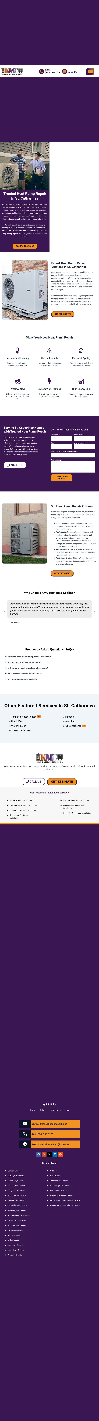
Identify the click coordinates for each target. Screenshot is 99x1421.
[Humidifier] (25, 721)
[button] (5, 611)
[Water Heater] (25, 725)
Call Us (47, 70)
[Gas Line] (74, 721)
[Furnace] (74, 716)
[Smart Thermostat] (25, 730)
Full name (55, 435)
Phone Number (79, 435)
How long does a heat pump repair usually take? (29, 657)
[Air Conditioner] (74, 725)
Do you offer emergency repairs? (22, 679)
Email (53, 443)
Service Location (80, 443)
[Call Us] (41, 71)
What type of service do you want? (64, 451)
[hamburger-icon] (90, 72)
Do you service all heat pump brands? (24, 662)
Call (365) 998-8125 (42, 1134)
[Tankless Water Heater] (25, 716)
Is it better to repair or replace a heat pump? (27, 668)
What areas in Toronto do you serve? (24, 673)
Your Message (56, 460)
